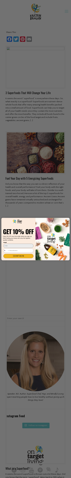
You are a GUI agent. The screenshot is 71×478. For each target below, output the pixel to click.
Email (5, 242)
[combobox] (6, 250)
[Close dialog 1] (68, 219)
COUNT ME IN (18, 256)
